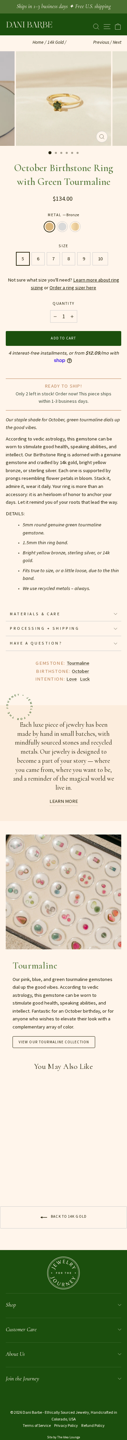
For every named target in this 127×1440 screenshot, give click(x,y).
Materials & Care (35, 613)
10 (100, 259)
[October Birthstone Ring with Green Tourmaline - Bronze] (9, 1179)
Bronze (49, 227)
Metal (63, 214)
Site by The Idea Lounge (63, 1437)
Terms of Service (37, 1425)
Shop (11, 1304)
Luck (85, 679)
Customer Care (21, 1329)
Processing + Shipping (44, 628)
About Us (15, 1353)
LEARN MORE (63, 801)
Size (63, 245)
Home (38, 42)
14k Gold (55, 42)
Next (117, 42)
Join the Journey (22, 1378)
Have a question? (36, 643)
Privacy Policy (66, 1425)
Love (71, 679)
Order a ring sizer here (72, 288)
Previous (101, 42)
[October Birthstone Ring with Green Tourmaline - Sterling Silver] (17, 1179)
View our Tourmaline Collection (54, 1042)
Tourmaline (78, 663)
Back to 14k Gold (68, 1216)
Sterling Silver (62, 227)
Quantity (63, 303)
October (80, 671)
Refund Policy (93, 1425)
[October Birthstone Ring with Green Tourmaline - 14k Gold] (25, 1179)
